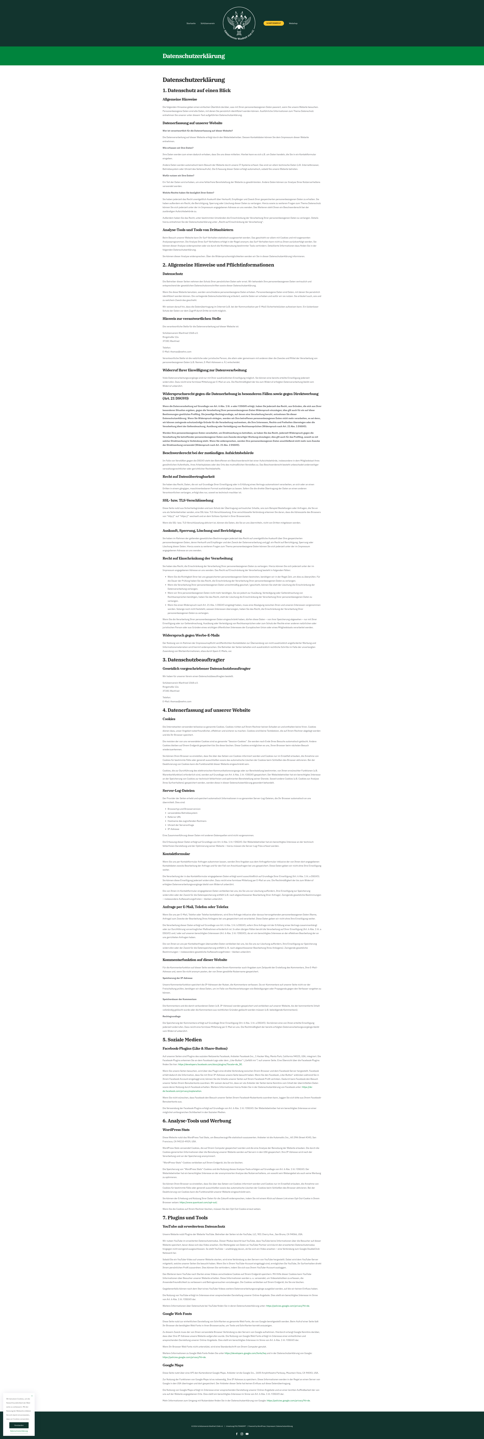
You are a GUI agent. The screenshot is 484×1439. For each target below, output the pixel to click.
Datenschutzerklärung (284, 1426)
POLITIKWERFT (240, 1426)
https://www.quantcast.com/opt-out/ (198, 1202)
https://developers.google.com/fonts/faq (245, 1353)
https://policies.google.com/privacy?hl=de (287, 1305)
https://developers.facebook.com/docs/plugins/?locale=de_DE (210, 1064)
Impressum (271, 1426)
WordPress (262, 1426)
